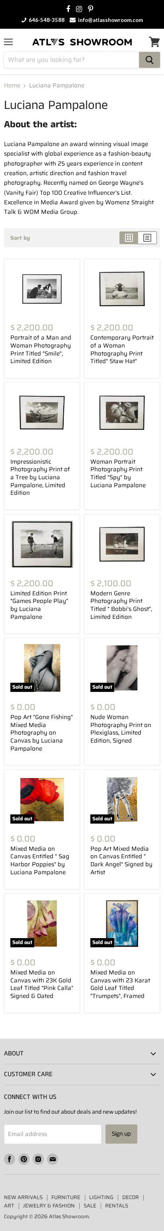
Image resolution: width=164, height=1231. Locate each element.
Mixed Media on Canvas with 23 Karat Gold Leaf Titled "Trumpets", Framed (120, 984)
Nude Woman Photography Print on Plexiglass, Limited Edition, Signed (120, 728)
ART (9, 1205)
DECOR (130, 1197)
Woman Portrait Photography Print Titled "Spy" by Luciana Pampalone (118, 473)
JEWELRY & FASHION (49, 1205)
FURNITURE (65, 1197)
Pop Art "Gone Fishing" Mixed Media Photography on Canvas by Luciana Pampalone (41, 732)
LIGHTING (101, 1197)
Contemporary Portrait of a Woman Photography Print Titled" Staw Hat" (122, 349)
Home (12, 85)
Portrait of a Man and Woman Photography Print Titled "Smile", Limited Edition (40, 349)
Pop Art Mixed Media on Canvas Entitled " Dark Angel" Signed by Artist (121, 860)
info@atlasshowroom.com (110, 20)
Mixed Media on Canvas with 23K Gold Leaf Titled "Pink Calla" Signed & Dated (41, 984)
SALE (90, 1205)
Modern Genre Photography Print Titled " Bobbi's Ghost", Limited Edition (121, 605)
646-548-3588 (45, 20)
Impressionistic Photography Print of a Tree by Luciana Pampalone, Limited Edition (40, 477)
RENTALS (116, 1205)
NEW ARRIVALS (23, 1197)
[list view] (147, 237)
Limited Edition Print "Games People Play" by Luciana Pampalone (39, 605)
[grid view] (128, 237)
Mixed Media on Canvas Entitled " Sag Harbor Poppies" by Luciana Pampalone (39, 860)
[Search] (149, 60)
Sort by (20, 238)
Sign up (121, 1133)
